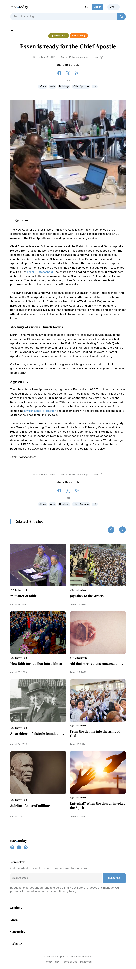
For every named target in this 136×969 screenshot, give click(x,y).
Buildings (64, 86)
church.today (78, 36)
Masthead (86, 962)
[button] (18, 590)
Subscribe (114, 878)
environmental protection (40, 411)
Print (96, 57)
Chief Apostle (81, 86)
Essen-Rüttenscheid (40, 272)
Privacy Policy (52, 962)
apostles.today (58, 36)
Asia (52, 86)
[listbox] (113, 7)
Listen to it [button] (26, 220)
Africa (42, 86)
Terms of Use (69, 962)
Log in (97, 7)
